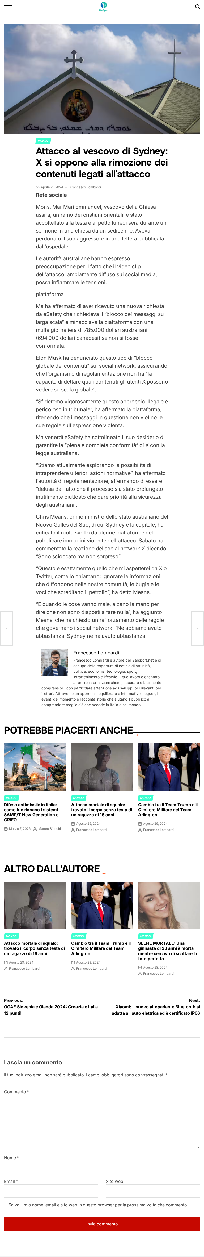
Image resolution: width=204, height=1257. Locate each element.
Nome (11, 1157)
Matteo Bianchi (49, 829)
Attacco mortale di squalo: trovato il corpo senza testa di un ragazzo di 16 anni (101, 809)
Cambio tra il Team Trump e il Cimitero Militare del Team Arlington (168, 809)
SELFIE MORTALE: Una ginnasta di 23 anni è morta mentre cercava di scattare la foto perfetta (167, 950)
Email (11, 1181)
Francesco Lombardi (85, 187)
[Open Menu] (8, 6)
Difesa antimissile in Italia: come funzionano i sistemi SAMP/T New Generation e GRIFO (31, 812)
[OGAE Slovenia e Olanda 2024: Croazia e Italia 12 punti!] (6, 628)
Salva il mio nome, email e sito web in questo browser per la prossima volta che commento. (98, 1204)
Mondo (43, 140)
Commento (16, 1091)
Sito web (114, 1181)
